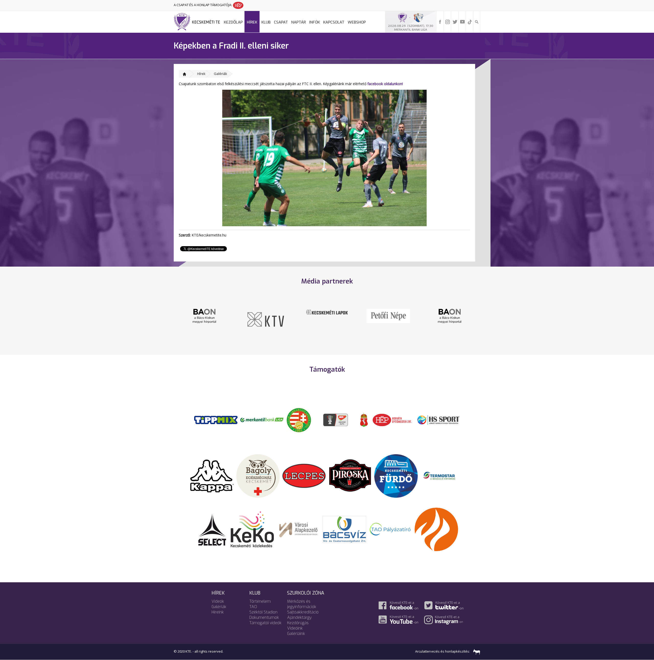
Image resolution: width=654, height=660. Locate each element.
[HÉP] (392, 419)
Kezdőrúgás (298, 622)
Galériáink (296, 633)
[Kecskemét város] (364, 419)
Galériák (220, 73)
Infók (314, 22)
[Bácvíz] (344, 529)
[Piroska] (350, 475)
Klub (266, 22)
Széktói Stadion (263, 612)
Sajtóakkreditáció (303, 612)
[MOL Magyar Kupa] (336, 419)
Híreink (218, 612)
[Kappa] (212, 475)
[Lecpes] (304, 475)
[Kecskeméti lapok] (275, 311)
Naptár (298, 22)
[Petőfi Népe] (336, 315)
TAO (253, 606)
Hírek (252, 22)
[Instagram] (447, 21)
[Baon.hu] (398, 315)
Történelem (260, 601)
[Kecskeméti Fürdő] (396, 475)
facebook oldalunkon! (385, 83)
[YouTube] (462, 21)
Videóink (295, 628)
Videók (218, 601)
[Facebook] (440, 21)
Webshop (357, 22)
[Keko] (252, 529)
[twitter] (455, 21)
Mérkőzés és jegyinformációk (301, 604)
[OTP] (262, 419)
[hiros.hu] (459, 315)
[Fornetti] (436, 529)
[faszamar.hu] (475, 651)
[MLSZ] (299, 419)
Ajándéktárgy (299, 617)
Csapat (281, 22)
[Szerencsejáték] (216, 419)
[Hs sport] (438, 419)
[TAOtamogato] (390, 529)
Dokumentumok (264, 617)
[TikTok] (470, 21)
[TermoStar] (442, 475)
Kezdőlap (233, 22)
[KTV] (214, 319)
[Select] (212, 529)
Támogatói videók (265, 622)
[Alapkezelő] (298, 529)
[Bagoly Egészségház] (258, 475)
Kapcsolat (333, 22)
